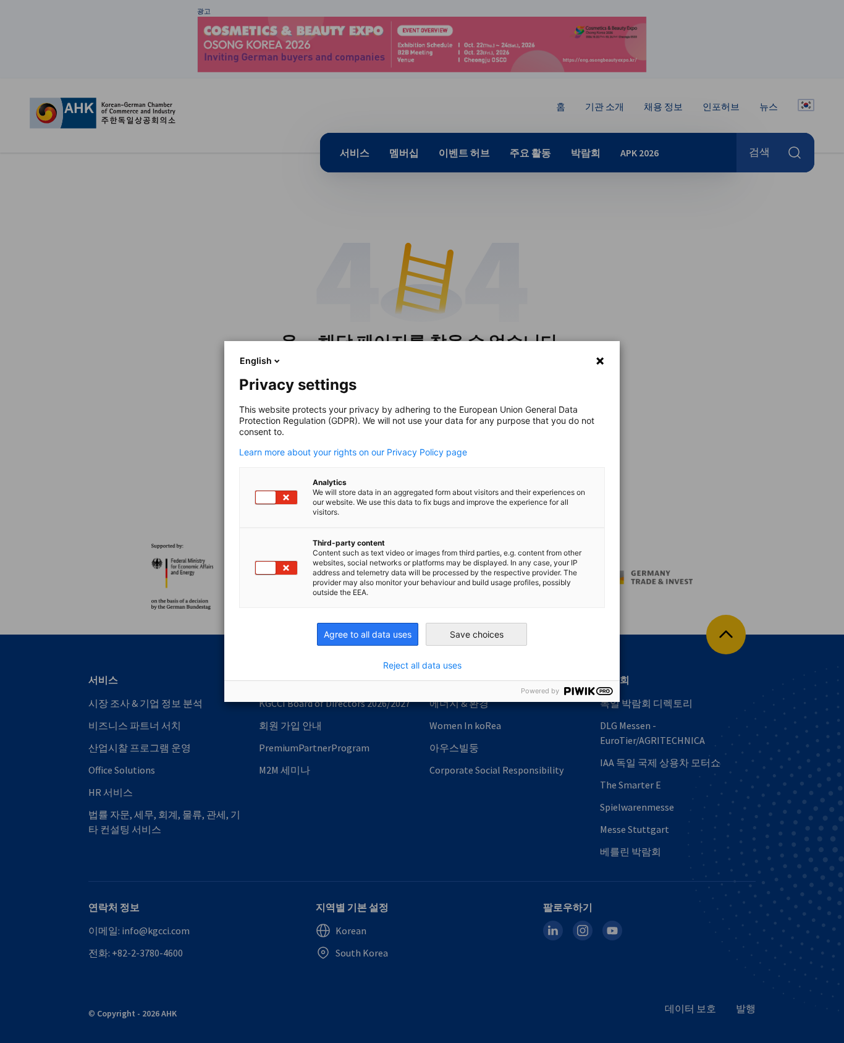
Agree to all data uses (367, 634)
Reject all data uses (422, 665)
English (256, 360)
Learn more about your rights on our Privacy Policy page (353, 452)
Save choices (477, 634)
